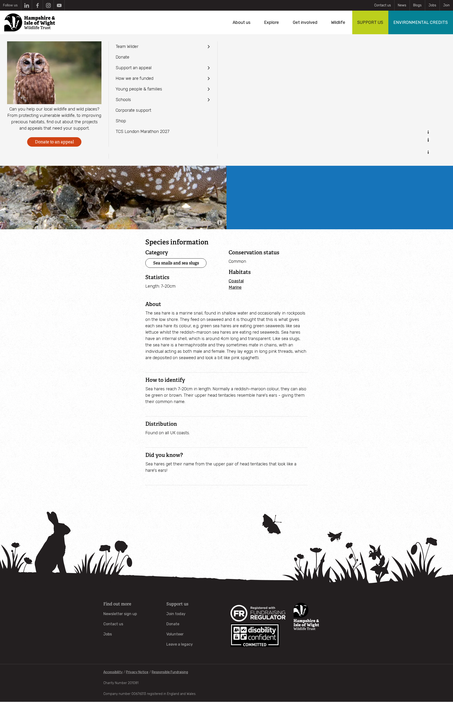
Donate (172, 624)
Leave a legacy (179, 644)
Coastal (236, 281)
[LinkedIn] (26, 5)
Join (446, 5)
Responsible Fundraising (170, 672)
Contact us (382, 5)
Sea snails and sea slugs (176, 263)
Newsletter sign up (120, 614)
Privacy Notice (137, 672)
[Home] (29, 22)
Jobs (432, 5)
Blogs (417, 5)
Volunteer (175, 634)
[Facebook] (37, 5)
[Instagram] (48, 5)
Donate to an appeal (54, 142)
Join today (175, 614)
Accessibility (113, 672)
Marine (235, 287)
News (402, 5)
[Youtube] (59, 5)
